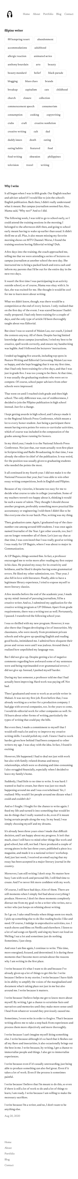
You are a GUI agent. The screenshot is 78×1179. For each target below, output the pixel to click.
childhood (62, 90)
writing (45, 165)
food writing (15, 157)
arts (38, 64)
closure (27, 98)
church (12, 98)
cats (46, 90)
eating (47, 140)
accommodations (17, 48)
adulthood (40, 48)
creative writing (17, 131)
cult (36, 131)
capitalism (31, 90)
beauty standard (17, 73)
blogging (13, 81)
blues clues (31, 81)
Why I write (12, 186)
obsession (35, 157)
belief (37, 73)
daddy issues (15, 140)
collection (44, 98)
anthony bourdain (18, 64)
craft (24, 123)
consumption (15, 115)
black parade (55, 73)
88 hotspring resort (19, 39)
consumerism (49, 106)
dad (48, 131)
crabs (11, 123)
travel (29, 165)
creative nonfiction (45, 123)
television (13, 165)
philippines (54, 157)
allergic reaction (17, 56)
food (50, 148)
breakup (13, 90)
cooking (34, 115)
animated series (43, 56)
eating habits (15, 148)
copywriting (53, 115)
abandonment (45, 39)
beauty (52, 64)
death (33, 140)
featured (35, 148)
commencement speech (21, 106)
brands (49, 81)
